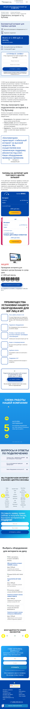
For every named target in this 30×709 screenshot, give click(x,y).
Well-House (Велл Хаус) (23, 498)
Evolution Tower (15, 488)
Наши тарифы (22, 696)
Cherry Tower (7, 497)
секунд (17, 281)
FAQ (20, 689)
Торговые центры (5, 13)
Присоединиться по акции (11, 284)
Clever (7, 499)
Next (7, 436)
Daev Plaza (7, 503)
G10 (15, 492)
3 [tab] (16, 443)
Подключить (15, 212)
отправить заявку (15, 69)
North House (15, 504)
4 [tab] (17, 443)
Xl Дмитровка (23, 504)
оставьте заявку (15, 379)
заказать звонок (19, 2)
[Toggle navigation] (26, 2)
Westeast (23, 503)
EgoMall (7, 506)
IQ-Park (15, 494)
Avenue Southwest (7, 495)
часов (8, 281)
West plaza (23, 501)
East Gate (7, 504)
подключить (15, 241)
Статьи (20, 692)
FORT (15, 490)
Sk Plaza (23, 490)
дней (3, 281)
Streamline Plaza (23, 492)
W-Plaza (23, 495)
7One (7, 490)
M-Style (15, 502)
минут (12, 281)
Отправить (15, 667)
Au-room (7, 492)
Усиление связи (6, 696)
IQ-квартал (15, 496)
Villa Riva (23, 494)
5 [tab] (19, 443)
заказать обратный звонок (15, 705)
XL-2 (23, 506)
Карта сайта (22, 694)
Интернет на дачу (5, 12)
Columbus (7, 501)
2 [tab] (14, 443)
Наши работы (22, 691)
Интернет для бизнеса (15, 12)
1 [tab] (13, 443)
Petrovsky (15, 506)
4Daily (7, 488)
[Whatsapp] (14, 2)
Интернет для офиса (8, 694)
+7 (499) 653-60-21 (18, 1)
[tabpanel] (15, 431)
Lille (15, 500)
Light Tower (15, 498)
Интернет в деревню (8, 689)
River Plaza (23, 488)
